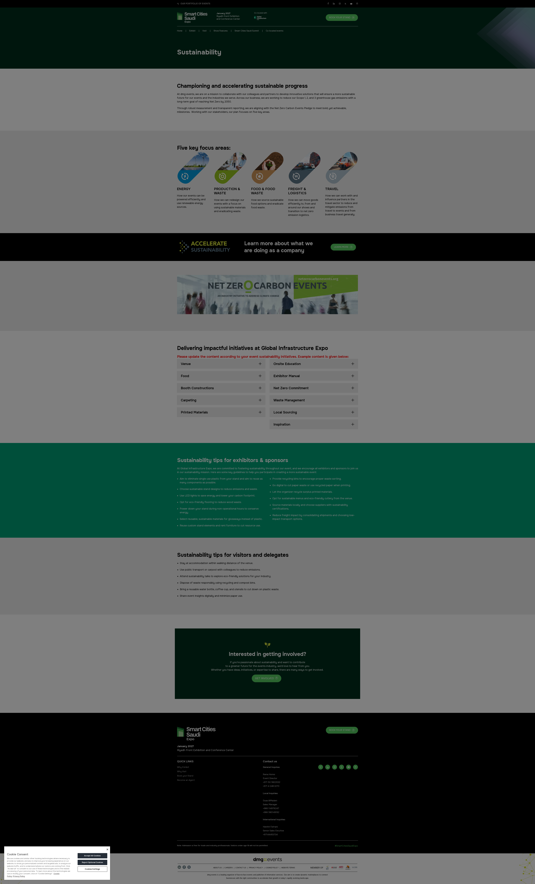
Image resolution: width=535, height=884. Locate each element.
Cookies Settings (92, 869)
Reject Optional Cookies (92, 862)
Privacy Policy (19, 876)
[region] (57, 863)
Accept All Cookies (92, 856)
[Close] (107, 849)
